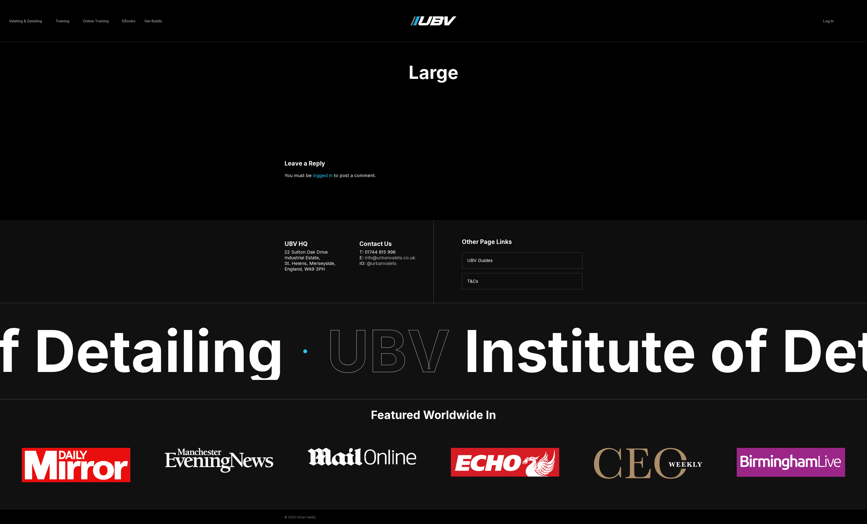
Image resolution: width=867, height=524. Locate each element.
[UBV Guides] (522, 260)
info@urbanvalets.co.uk (390, 257)
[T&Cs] (522, 281)
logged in (323, 175)
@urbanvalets (381, 263)
